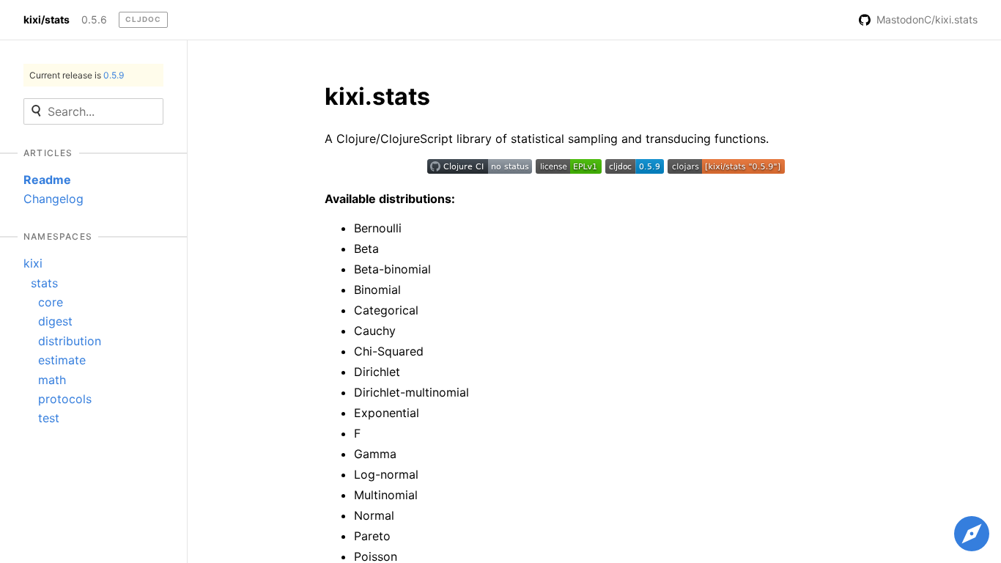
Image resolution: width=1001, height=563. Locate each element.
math (52, 379)
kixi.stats (377, 96)
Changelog (53, 198)
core (50, 302)
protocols (65, 398)
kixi (33, 263)
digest (55, 321)
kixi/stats (46, 20)
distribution (69, 341)
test (48, 418)
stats (44, 283)
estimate (62, 360)
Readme (47, 179)
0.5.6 (94, 20)
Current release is (76, 75)
